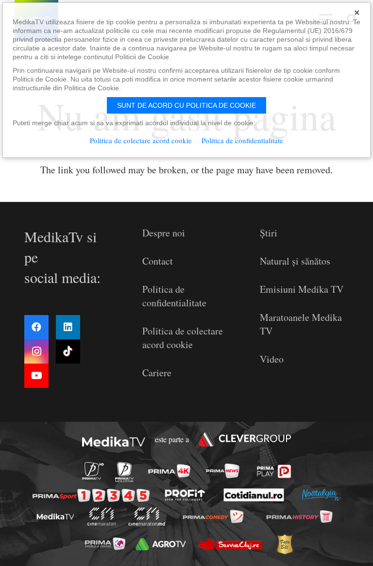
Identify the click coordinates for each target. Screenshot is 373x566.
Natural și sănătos (295, 260)
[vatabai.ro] (284, 544)
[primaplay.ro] (274, 471)
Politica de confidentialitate (174, 296)
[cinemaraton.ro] (101, 516)
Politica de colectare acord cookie (182, 337)
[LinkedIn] (68, 327)
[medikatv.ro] (55, 516)
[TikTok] (68, 351)
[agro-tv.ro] (161, 544)
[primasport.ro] (91, 495)
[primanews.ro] (222, 471)
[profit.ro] (185, 494)
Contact (157, 260)
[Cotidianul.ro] (254, 495)
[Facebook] (36, 327)
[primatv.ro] (92, 471)
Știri (268, 232)
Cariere (156, 372)
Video (272, 359)
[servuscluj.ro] (230, 544)
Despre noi (163, 232)
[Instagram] (36, 351)
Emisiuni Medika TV (301, 289)
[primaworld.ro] (105, 543)
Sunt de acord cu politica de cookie (186, 105)
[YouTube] (36, 376)
